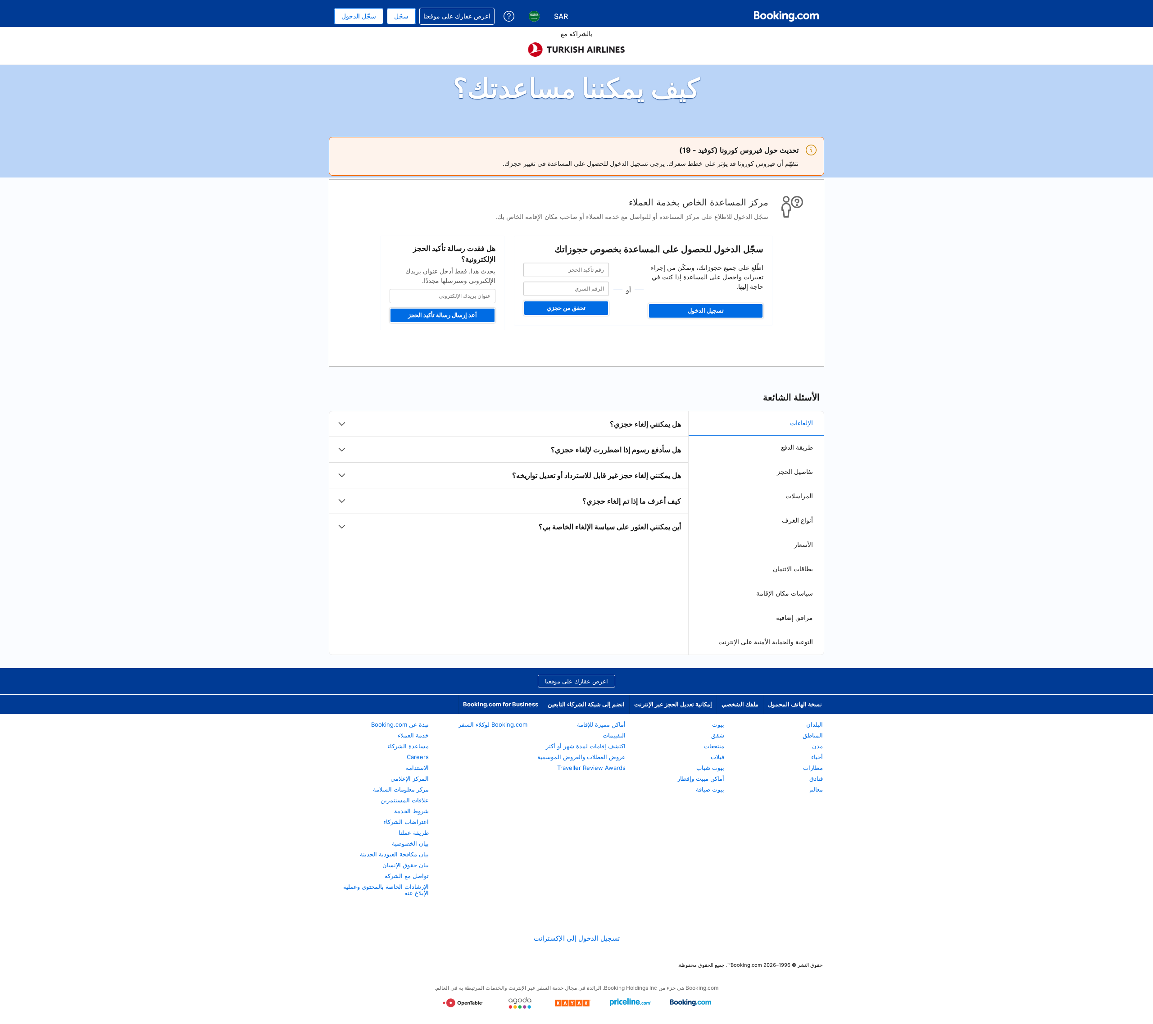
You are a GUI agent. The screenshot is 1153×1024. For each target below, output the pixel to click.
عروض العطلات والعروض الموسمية (581, 756)
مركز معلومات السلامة (401, 789)
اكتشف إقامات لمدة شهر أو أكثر (586, 746)
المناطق (813, 735)
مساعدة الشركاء (408, 746)
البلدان (814, 724)
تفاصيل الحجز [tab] (795, 471)
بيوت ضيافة (710, 789)
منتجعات (714, 746)
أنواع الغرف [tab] (797, 520)
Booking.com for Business (500, 704)
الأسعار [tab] (803, 544)
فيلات (717, 756)
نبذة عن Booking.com (400, 724)
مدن (817, 746)
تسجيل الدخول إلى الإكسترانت (577, 938)
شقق (717, 735)
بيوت (718, 724)
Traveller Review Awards (591, 767)
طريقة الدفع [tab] (797, 447)
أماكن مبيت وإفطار (700, 778)
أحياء (817, 756)
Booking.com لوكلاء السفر (492, 724)
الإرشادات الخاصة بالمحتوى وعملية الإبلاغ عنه (386, 890)
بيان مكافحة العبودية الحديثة (394, 854)
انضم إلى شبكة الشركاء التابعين (586, 704)
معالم (816, 789)
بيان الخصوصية (410, 843)
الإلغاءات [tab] (801, 423)
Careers (418, 756)
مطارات (813, 767)
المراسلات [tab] (799, 496)
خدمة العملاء (413, 735)
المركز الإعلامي (409, 778)
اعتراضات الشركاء (406, 821)
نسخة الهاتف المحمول (795, 704)
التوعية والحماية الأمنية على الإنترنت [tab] (765, 642)
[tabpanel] (508, 475)
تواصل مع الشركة (407, 875)
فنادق (816, 778)
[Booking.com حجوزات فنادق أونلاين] (786, 16)
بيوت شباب (710, 767)
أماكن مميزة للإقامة (601, 724)
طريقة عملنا (414, 832)
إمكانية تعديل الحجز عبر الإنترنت (673, 704)
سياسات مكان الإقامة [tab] (784, 593)
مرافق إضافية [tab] (794, 617)
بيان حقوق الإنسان (405, 865)
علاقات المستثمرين (405, 800)
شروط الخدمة (411, 811)
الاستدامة (417, 767)
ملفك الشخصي (740, 704)
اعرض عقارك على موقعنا (576, 681)
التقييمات (614, 735)
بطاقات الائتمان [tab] (793, 569)
